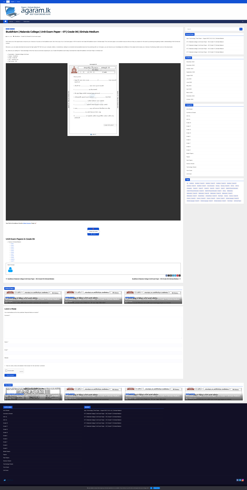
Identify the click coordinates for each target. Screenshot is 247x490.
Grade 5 (188, 136)
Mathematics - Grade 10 (227, 193)
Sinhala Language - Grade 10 (193, 200)
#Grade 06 (29, 36)
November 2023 (190, 65)
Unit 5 (12, 250)
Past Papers (189, 160)
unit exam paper (237, 200)
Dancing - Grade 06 (225, 185)
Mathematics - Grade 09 (215, 193)
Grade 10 (188, 122)
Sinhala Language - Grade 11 (207, 200)
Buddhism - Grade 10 (191, 185)
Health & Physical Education (232, 188)
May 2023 (188, 85)
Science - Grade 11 (220, 198)
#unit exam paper (36, 36)
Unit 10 (12, 259)
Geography (189, 188)
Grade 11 (7, 297)
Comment (7, 315)
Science (226, 195)
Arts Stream (189, 109)
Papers (188, 156)
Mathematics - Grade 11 (192, 195)
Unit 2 (12, 245)
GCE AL (18, 21)
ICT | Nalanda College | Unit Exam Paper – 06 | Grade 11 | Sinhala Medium (32, 299)
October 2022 (189, 99)
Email (6, 350)
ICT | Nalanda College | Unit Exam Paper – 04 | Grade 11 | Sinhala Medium (152, 299)
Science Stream (190, 163)
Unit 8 (12, 255)
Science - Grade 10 (211, 198)
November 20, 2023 (71, 398)
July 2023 (188, 79)
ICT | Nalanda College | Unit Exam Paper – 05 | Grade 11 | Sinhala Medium (92, 299)
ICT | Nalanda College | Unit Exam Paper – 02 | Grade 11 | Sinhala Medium (102, 426)
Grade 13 (188, 133)
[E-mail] (8, 274)
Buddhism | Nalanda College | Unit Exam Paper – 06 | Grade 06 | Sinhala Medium (155, 279)
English (12, 1)
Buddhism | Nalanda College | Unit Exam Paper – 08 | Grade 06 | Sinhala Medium (31, 279)
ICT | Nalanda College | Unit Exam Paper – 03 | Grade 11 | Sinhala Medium (205, 52)
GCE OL (11, 21)
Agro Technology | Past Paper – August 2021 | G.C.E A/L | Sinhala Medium (205, 38)
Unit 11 (12, 261)
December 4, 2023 (11, 398)
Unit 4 (12, 249)
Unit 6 (12, 252)
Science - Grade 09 (201, 198)
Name (6, 342)
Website (6, 357)
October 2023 (189, 68)
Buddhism (192, 183)
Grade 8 (188, 146)
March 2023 (189, 92)
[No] (245, 488)
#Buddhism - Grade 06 (20, 36)
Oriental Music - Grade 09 (211, 195)
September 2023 (190, 72)
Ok (151, 488)
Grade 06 (195, 188)
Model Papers (189, 153)
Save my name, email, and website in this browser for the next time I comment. (25, 365)
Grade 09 (212, 188)
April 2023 (189, 89)
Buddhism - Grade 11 (201, 185)
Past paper (220, 195)
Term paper (229, 200)
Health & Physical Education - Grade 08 (195, 190)
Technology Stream (191, 167)
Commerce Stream (191, 112)
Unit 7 (12, 254)
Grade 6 (188, 139)
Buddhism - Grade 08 (221, 183)
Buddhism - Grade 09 (231, 183)
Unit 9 (12, 257)
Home (18, 1)
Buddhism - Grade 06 (199, 183)
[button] (242, 21)
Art (187, 183)
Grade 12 (188, 129)
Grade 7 (188, 143)
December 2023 (190, 61)
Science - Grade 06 (233, 195)
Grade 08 (206, 188)
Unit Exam (12, 297)
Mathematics (230, 190)
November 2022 (190, 96)
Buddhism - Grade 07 (210, 183)
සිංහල (8, 1)
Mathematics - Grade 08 (204, 193)
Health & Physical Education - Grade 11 (213, 190)
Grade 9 (188, 150)
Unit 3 (12, 247)
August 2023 (189, 75)
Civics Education (210, 185)
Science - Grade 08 (191, 198)
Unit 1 (12, 243)
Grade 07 (201, 188)
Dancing (217, 185)
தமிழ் (4, 1)
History (224, 190)
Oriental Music (201, 195)
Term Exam (26, 21)
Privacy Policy (156, 488)
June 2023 (189, 82)
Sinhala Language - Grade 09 (232, 198)
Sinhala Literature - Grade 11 (220, 200)
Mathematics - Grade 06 (192, 193)
